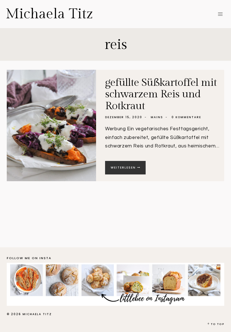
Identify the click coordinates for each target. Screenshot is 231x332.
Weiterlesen (128, 169)
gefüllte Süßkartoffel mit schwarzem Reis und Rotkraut (161, 94)
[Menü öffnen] (220, 14)
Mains (157, 117)
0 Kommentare (186, 117)
